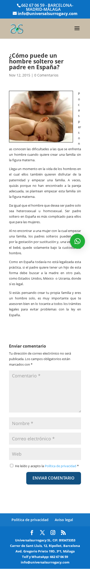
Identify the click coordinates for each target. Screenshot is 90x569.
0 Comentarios (46, 75)
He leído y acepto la (47, 466)
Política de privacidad (61, 466)
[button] (77, 241)
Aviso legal (64, 519)
